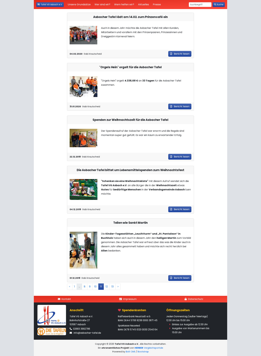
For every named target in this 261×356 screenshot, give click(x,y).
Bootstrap (143, 351)
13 (112, 286)
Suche (220, 4)
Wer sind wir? (102, 4)
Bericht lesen (181, 54)
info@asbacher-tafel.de (87, 332)
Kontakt (66, 299)
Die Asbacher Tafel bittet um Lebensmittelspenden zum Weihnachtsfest (130, 170)
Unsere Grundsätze (79, 4)
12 (107, 286)
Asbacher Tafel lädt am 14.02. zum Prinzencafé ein (130, 17)
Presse (157, 4)
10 (95, 286)
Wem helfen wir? (124, 4)
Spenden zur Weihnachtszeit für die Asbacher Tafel (130, 120)
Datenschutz (195, 299)
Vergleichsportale (149, 347)
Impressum (130, 299)
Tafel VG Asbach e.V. (51, 4)
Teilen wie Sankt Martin (130, 222)
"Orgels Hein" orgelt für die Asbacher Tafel (130, 67)
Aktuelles (143, 4)
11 (101, 286)
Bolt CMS (130, 351)
